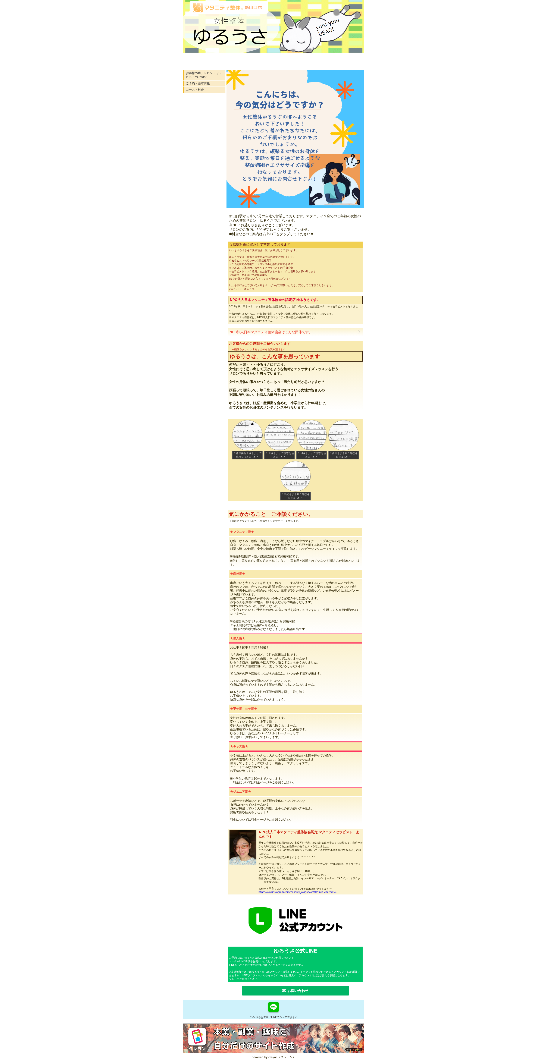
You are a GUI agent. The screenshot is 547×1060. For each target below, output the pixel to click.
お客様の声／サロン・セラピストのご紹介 (204, 75)
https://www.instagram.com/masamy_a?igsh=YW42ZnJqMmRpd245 (298, 892)
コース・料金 (195, 89)
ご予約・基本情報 (198, 83)
